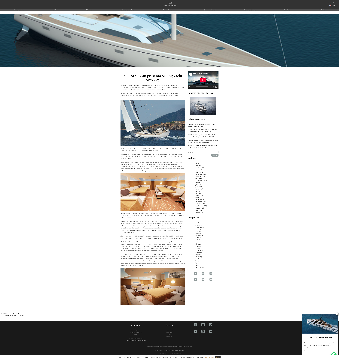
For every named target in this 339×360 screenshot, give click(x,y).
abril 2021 (198, 191)
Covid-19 (198, 229)
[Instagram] (203, 324)
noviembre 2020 (200, 202)
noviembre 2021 (200, 176)
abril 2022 (198, 166)
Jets (196, 242)
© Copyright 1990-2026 (162, 353)
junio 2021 (198, 187)
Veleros (197, 261)
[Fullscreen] (216, 87)
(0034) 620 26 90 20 (138, 338)
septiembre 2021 (201, 180)
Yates (197, 265)
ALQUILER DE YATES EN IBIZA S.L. (175, 353)
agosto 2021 (199, 182)
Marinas (198, 244)
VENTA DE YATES (168, 350)
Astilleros (198, 223)
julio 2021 (198, 185)
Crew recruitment (210, 10)
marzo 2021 (199, 193)
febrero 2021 (199, 195)
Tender (197, 259)
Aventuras (198, 225)
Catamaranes (199, 227)
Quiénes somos (19, 10)
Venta (197, 263)
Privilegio (89, 10)
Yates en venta (200, 267)
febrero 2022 (199, 170)
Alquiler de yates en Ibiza (169, 5)
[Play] (190, 87)
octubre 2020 (200, 204)
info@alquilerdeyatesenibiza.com (138, 340)
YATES (55, 10)
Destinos (287, 10)
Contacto (322, 10)
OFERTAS (198, 252)
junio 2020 (199, 212)
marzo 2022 (199, 168)
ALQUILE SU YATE (159, 350)
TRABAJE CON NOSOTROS (178, 350)
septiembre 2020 (201, 206)
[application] (203, 80)
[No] (337, 357)
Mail (305, 351)
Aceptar (218, 357)
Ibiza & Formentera (169, 10)
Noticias (198, 248)
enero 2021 (199, 197)
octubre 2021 (199, 178)
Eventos (198, 233)
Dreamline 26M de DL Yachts (10, 314)
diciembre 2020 (200, 199)
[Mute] (213, 87)
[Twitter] (195, 331)
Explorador (199, 235)
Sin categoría (199, 257)
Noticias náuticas (250, 10)
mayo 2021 (199, 189)
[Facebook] (195, 324)
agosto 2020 (199, 208)
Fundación (198, 238)
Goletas (198, 240)
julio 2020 (198, 210)
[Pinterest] (210, 324)
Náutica (198, 246)
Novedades (199, 250)
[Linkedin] (210, 331)
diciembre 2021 (200, 174)
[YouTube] (203, 331)
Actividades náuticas (127, 10)
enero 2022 (199, 172)
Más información (209, 357)
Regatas (198, 254)
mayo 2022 (199, 163)
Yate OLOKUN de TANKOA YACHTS (12, 316)
